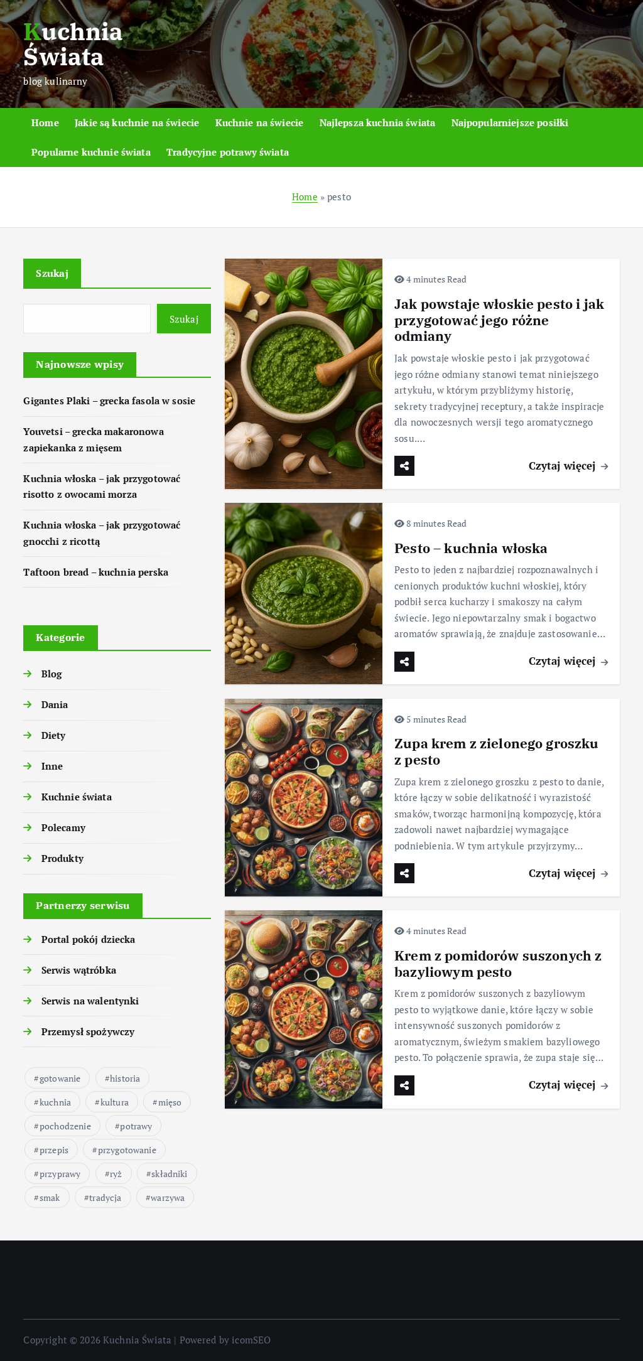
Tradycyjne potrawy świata (227, 152)
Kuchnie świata (76, 796)
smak (50, 1197)
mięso (170, 1102)
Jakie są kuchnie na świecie (137, 122)
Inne (52, 766)
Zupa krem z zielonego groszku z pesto (496, 751)
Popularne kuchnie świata (91, 152)
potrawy (136, 1126)
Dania (54, 704)
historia (125, 1078)
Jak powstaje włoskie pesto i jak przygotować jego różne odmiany (499, 320)
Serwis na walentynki (90, 1000)
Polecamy (63, 827)
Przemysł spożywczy (87, 1031)
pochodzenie (65, 1126)
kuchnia (55, 1102)
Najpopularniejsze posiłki (510, 122)
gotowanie (60, 1078)
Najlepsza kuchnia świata (378, 122)
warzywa (168, 1197)
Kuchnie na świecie (259, 122)
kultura (114, 1102)
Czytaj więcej (564, 465)
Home (45, 122)
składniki (169, 1174)
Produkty (62, 858)
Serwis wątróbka (78, 970)
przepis (54, 1150)
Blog (51, 673)
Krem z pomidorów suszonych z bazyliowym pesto (498, 964)
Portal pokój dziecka (88, 939)
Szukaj (52, 273)
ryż (116, 1174)
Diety (53, 735)
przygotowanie (127, 1150)
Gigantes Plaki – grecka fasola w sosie (109, 400)
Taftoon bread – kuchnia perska (95, 572)
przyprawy (60, 1174)
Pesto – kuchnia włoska (471, 548)
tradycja (105, 1197)
